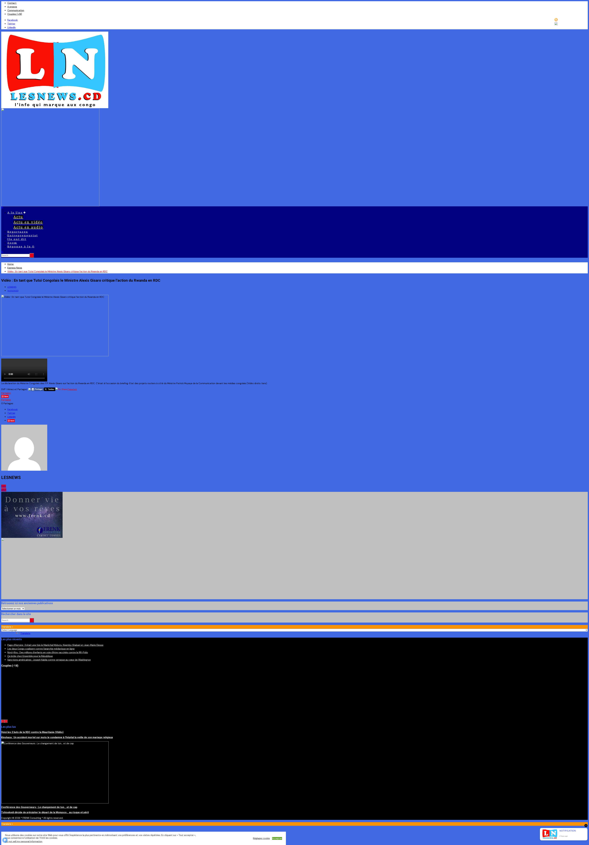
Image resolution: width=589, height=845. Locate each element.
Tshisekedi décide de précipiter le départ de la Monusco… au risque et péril (45, 812)
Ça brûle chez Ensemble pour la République (30, 656)
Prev (3, 486)
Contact (11, 3)
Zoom (12, 242)
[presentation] (2, 721)
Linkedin (11, 416)
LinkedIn (11, 27)
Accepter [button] (277, 838)
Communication (15, 10)
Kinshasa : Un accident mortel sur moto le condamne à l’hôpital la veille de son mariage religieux (57, 737)
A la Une (15, 212)
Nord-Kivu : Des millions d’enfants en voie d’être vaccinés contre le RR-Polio (47, 652)
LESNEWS (11, 287)
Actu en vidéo (28, 222)
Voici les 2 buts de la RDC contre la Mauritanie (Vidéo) (32, 732)
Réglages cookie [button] (261, 838)
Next (3, 489)
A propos (12, 6)
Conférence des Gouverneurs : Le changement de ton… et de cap (39, 807)
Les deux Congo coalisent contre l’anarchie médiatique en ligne (41, 648)
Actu (18, 217)
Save (12, 420)
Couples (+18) (14, 14)
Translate (25, 633)
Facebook (12, 20)
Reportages (17, 231)
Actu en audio (28, 227)
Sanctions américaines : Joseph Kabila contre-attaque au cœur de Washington (49, 659)
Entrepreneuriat (22, 235)
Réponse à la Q (21, 246)
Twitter (11, 23)
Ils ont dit (16, 239)
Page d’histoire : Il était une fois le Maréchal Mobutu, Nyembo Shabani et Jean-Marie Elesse (55, 645)
